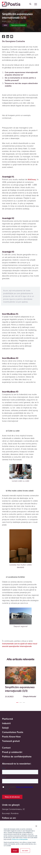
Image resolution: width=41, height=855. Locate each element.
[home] (11, 4)
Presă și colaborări (12, 752)
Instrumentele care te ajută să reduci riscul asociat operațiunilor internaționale (19, 644)
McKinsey (32, 179)
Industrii (6, 723)
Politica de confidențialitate (20, 839)
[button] (35, 4)
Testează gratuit (11, 741)
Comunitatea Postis (12, 732)
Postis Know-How (11, 736)
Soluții (5, 727)
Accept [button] (15, 850)
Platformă (7, 719)
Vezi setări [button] (25, 850)
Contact (6, 747)
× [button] (36, 825)
